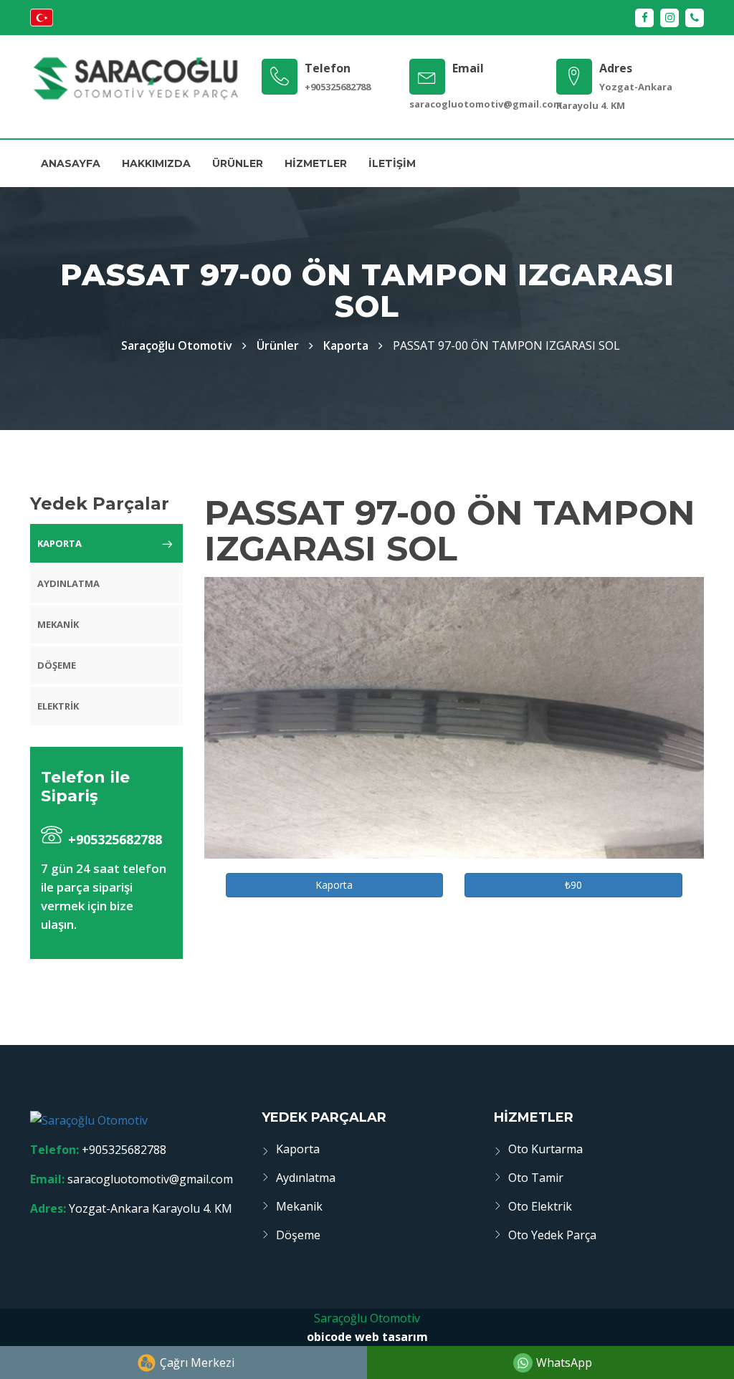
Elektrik (58, 706)
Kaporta (345, 345)
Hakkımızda (156, 163)
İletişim (392, 163)
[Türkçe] (41, 22)
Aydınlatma (68, 583)
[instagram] (669, 18)
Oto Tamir (535, 1177)
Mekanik (58, 624)
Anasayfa (70, 163)
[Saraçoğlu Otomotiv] (135, 78)
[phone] (694, 18)
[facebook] (644, 18)
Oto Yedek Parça (552, 1235)
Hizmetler (316, 163)
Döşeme (56, 665)
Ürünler (237, 163)
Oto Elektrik (540, 1206)
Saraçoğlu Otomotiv (367, 1318)
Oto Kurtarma (545, 1149)
